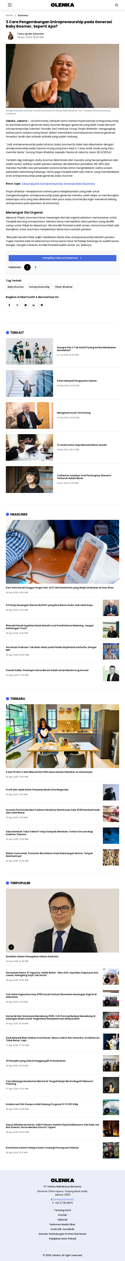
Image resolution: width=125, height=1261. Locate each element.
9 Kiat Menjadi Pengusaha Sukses (77, 380)
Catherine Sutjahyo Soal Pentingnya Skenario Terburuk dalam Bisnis (84, 477)
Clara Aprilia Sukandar (30, 33)
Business (23, 15)
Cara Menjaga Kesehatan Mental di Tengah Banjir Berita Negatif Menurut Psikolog (49, 1082)
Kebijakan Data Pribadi (62, 1238)
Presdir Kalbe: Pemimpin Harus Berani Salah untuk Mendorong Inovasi (47, 670)
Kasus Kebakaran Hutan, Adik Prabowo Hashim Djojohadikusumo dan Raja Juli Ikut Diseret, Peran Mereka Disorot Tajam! (52, 1126)
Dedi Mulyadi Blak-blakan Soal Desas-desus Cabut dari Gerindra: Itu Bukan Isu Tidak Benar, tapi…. (53, 1039)
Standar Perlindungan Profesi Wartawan (62, 1234)
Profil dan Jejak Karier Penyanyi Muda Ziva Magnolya (37, 789)
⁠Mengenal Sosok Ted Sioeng (73, 412)
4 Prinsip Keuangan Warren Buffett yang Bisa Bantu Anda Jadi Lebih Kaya (49, 605)
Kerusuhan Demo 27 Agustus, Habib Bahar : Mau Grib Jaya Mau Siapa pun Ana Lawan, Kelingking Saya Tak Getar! (52, 974)
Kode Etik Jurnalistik (62, 1229)
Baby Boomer (16, 287)
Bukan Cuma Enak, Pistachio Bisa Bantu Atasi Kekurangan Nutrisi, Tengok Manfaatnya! (49, 855)
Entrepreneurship (39, 287)
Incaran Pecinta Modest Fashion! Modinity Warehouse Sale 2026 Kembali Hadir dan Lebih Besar (53, 811)
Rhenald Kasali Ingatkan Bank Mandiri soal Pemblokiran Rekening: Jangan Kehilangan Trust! (50, 627)
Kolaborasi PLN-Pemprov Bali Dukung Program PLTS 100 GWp (42, 1104)
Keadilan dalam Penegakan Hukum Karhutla (32, 956)
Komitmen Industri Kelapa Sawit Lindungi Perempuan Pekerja (42, 1147)
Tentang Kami (62, 1210)
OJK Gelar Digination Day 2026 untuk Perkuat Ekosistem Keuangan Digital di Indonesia (51, 996)
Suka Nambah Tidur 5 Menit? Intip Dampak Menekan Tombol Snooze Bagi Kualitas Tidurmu (49, 833)
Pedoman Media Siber (62, 1224)
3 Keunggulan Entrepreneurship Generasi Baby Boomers (58, 183)
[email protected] (63, 1199)
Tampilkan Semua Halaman (60, 258)
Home (9, 15)
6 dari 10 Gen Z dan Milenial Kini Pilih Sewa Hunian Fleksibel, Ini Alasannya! (49, 772)
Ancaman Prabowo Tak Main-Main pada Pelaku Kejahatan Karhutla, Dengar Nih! (51, 648)
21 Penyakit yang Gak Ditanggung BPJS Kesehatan (36, 1061)
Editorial (62, 1219)
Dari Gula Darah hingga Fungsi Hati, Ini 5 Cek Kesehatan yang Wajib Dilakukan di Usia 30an (60, 587)
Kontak (62, 1215)
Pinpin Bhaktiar (64, 287)
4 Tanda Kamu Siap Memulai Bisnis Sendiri (82, 445)
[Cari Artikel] (115, 4)
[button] (9, 305)
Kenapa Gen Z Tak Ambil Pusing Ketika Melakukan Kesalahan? (86, 349)
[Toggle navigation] (10, 5)
